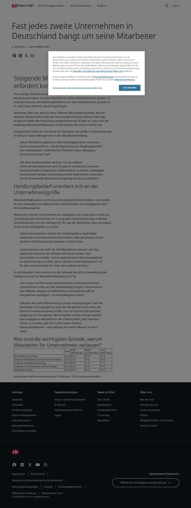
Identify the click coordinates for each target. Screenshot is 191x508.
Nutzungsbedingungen (103, 77)
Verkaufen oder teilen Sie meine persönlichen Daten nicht (98, 71)
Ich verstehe (129, 88)
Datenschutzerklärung (125, 80)
